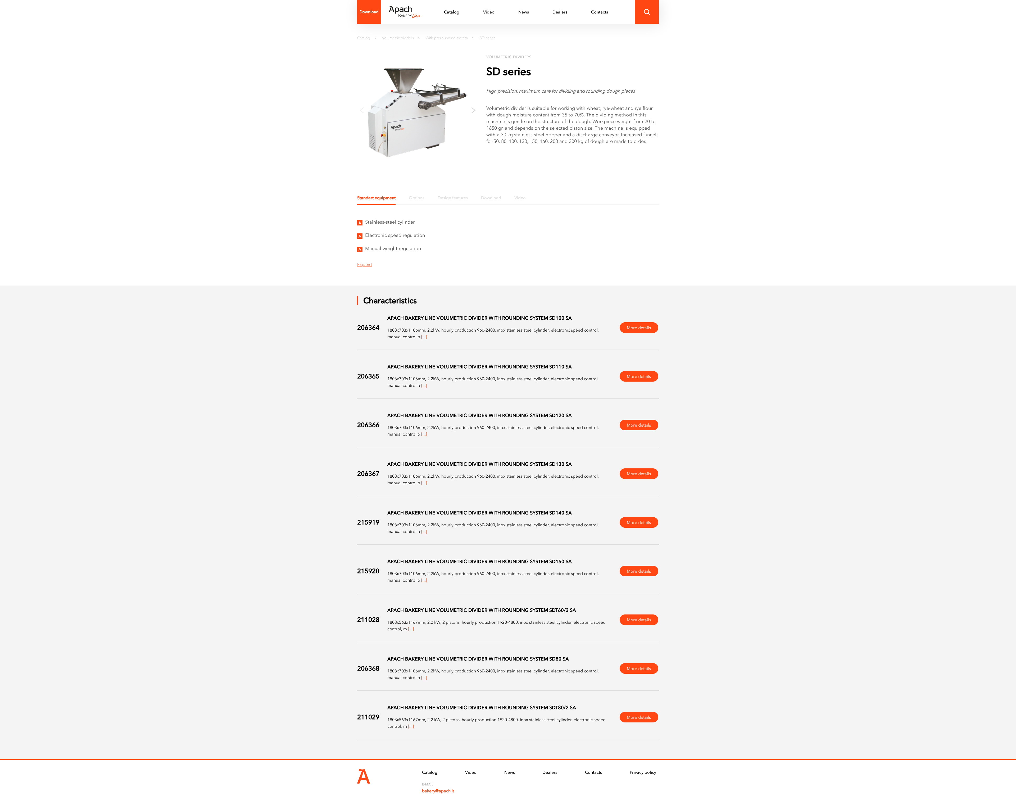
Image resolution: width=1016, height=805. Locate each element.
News (523, 12)
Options (416, 197)
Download (369, 11)
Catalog (451, 12)
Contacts (599, 12)
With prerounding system (447, 37)
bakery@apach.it (438, 790)
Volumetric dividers (398, 37)
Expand (364, 264)
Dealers (559, 12)
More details (639, 327)
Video (489, 12)
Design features (453, 197)
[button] (473, 110)
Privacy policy (643, 772)
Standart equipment (376, 197)
